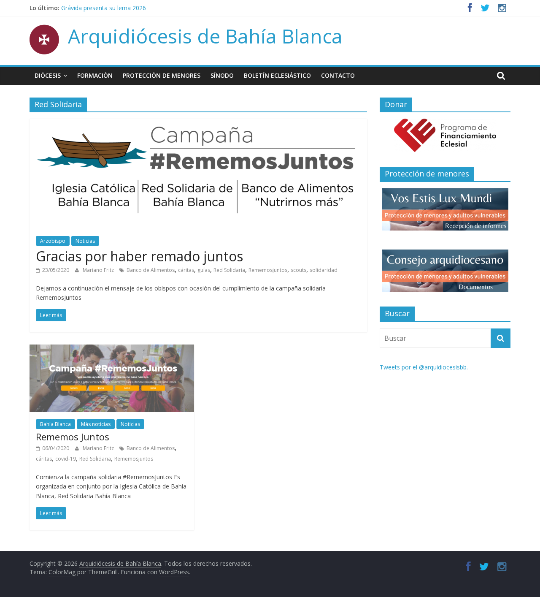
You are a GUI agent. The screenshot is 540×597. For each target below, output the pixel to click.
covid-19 (65, 458)
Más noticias (96, 424)
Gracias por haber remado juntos (139, 256)
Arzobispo (52, 240)
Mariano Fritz (99, 270)
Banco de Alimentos (151, 270)
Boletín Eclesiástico (277, 75)
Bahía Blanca (55, 424)
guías (203, 270)
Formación (95, 75)
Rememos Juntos (72, 436)
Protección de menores (161, 75)
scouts (298, 270)
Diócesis (48, 75)
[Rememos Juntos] (112, 349)
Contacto (338, 75)
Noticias (85, 240)
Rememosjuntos (267, 270)
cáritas (186, 270)
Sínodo (222, 75)
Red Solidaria (229, 270)
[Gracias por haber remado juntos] (198, 123)
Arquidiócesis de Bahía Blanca (205, 36)
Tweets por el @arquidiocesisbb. (424, 367)
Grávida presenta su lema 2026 (103, 11)
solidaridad (324, 270)
